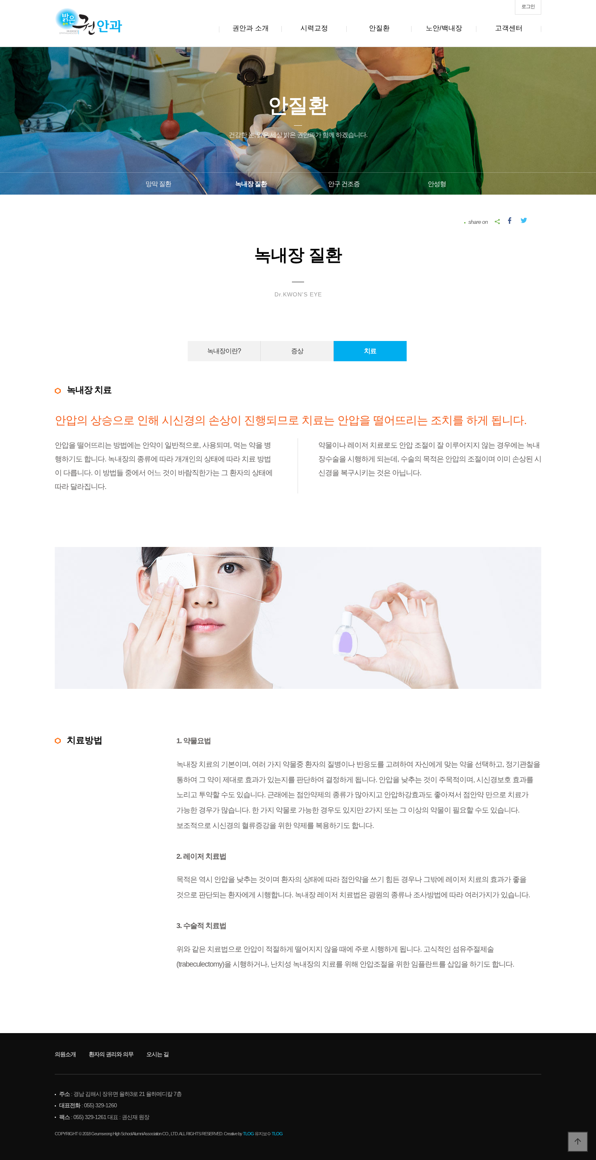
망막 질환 (158, 183)
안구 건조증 (344, 183)
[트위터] (523, 219)
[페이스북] (509, 219)
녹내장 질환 (251, 183)
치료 (370, 350)
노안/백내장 (444, 28)
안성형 (437, 183)
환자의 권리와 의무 (111, 1054)
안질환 (379, 28)
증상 (297, 350)
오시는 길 (157, 1054)
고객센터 (509, 28)
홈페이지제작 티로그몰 (35, 1142)
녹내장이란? (224, 350)
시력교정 (314, 28)
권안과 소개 (250, 28)
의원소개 (65, 1054)
